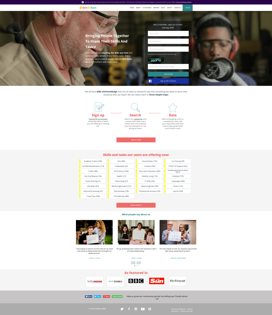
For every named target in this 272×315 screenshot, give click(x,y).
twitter (122, 309)
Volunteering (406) (121, 196)
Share (90, 296)
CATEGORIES (147, 8)
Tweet (98, 296)
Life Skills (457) (93, 186)
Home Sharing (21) (93, 181)
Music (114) (178, 186)
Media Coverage (187, 311)
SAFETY (169, 8)
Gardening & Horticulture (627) (178, 171)
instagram (136, 309)
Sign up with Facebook (168, 81)
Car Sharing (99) (178, 161)
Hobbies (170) (177, 176)
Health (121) (121, 176)
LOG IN (187, 8)
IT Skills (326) (149, 181)
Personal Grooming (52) (93, 191)
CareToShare (87, 7)
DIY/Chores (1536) (121, 171)
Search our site (136, 205)
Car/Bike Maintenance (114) (93, 166)
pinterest (150, 309)
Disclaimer (175, 311)
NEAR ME (156, 8)
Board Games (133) (149, 161)
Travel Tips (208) (93, 196)
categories (138, 119)
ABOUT (138, 8)
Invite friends (117, 296)
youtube (143, 309)
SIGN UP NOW (168, 74)
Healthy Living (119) (150, 176)
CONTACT (177, 8)
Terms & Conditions (178, 309)
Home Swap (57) (121, 181)
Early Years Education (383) (149, 171)
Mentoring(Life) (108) (149, 186)
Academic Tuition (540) (93, 161)
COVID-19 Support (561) (178, 166)
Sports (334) (178, 191)
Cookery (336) (149, 166)
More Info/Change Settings (183, 2)
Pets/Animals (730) (121, 191)
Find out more (136, 140)
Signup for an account (98, 119)
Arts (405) (121, 161)
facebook (129, 309)
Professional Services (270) (149, 191)
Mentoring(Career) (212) (121, 186)
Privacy (190, 309)
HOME (132, 8)
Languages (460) (178, 181)
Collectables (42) (121, 166)
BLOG (163, 8)
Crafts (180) (93, 171)
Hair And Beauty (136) (93, 176)
